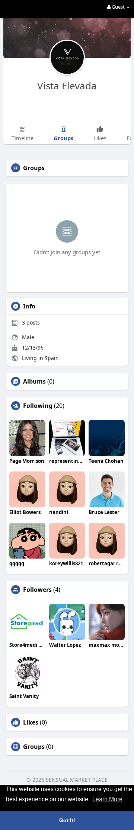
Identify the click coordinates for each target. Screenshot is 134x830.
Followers (37, 590)
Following (37, 406)
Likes (30, 722)
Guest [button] (118, 6)
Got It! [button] (67, 820)
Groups (34, 747)
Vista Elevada (67, 85)
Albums (34, 381)
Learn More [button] (107, 799)
